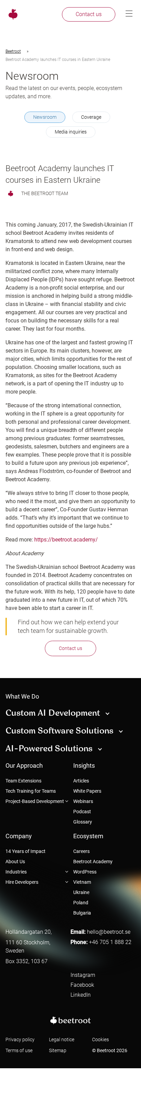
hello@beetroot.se (108, 932)
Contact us (70, 648)
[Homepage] (12, 14)
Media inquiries (71, 132)
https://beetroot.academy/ (66, 539)
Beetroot (13, 51)
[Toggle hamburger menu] (129, 14)
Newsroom (44, 117)
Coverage (91, 117)
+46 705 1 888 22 (110, 942)
